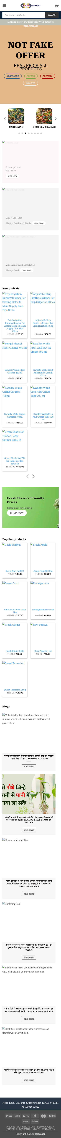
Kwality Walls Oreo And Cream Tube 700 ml (43, 417)
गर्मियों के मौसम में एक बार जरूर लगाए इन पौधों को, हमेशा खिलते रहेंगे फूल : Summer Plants (29, 1071)
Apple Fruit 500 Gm (43, 571)
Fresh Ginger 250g (15, 651)
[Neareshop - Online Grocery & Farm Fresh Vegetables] (30, 5)
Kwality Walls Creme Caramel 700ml (14, 415)
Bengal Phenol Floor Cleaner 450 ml (15, 371)
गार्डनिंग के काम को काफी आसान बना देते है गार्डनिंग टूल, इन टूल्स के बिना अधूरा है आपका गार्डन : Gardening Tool (29, 947)
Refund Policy (45, 1126)
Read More (29, 766)
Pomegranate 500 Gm (43, 609)
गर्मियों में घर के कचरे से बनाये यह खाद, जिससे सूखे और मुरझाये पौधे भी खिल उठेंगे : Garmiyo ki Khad (28, 757)
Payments (24, 1129)
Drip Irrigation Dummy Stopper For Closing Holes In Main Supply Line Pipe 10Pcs (15, 326)
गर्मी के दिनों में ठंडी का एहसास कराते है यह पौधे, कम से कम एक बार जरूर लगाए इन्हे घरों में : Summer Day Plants (28, 1010)
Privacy (10, 1126)
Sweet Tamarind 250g (15, 689)
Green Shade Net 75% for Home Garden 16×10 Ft (14, 461)
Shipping (12, 1129)
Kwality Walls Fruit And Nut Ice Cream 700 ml (43, 373)
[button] (4, 5)
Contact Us (48, 1129)
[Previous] (5, 118)
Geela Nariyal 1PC (15, 571)
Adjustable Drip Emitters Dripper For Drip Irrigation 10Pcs (43, 323)
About (36, 1129)
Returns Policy (26, 1126)
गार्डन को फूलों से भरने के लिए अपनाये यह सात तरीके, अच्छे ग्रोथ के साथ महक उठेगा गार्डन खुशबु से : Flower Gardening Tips (29, 883)
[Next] (55, 118)
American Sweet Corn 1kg (15, 611)
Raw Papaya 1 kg (43, 651)
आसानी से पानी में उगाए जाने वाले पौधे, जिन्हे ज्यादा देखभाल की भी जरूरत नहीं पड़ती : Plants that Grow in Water (29, 820)
